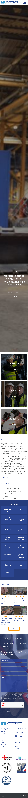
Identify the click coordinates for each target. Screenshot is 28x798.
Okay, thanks (23, 795)
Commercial (18, 291)
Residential (14, 295)
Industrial (9, 291)
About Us (5, 689)
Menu (21, 2)
